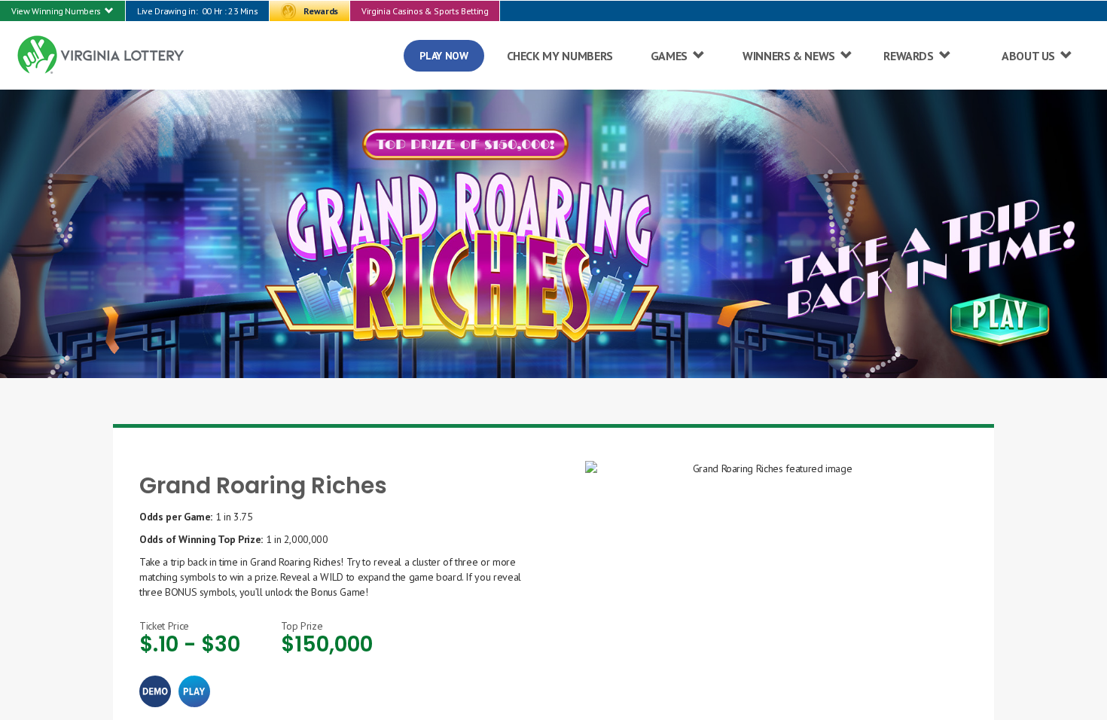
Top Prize (301, 626)
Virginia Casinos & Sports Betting (424, 11)
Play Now (443, 56)
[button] (62, 11)
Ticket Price (164, 626)
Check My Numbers (560, 55)
